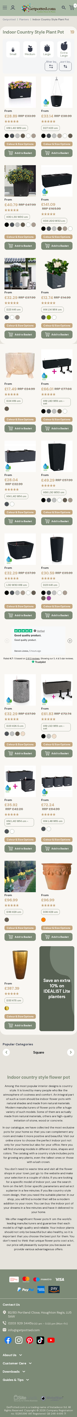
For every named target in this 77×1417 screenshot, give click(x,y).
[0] (71, 8)
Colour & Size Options (20, 144)
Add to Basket (23, 153)
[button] (6, 1052)
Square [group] (38, 1052)
